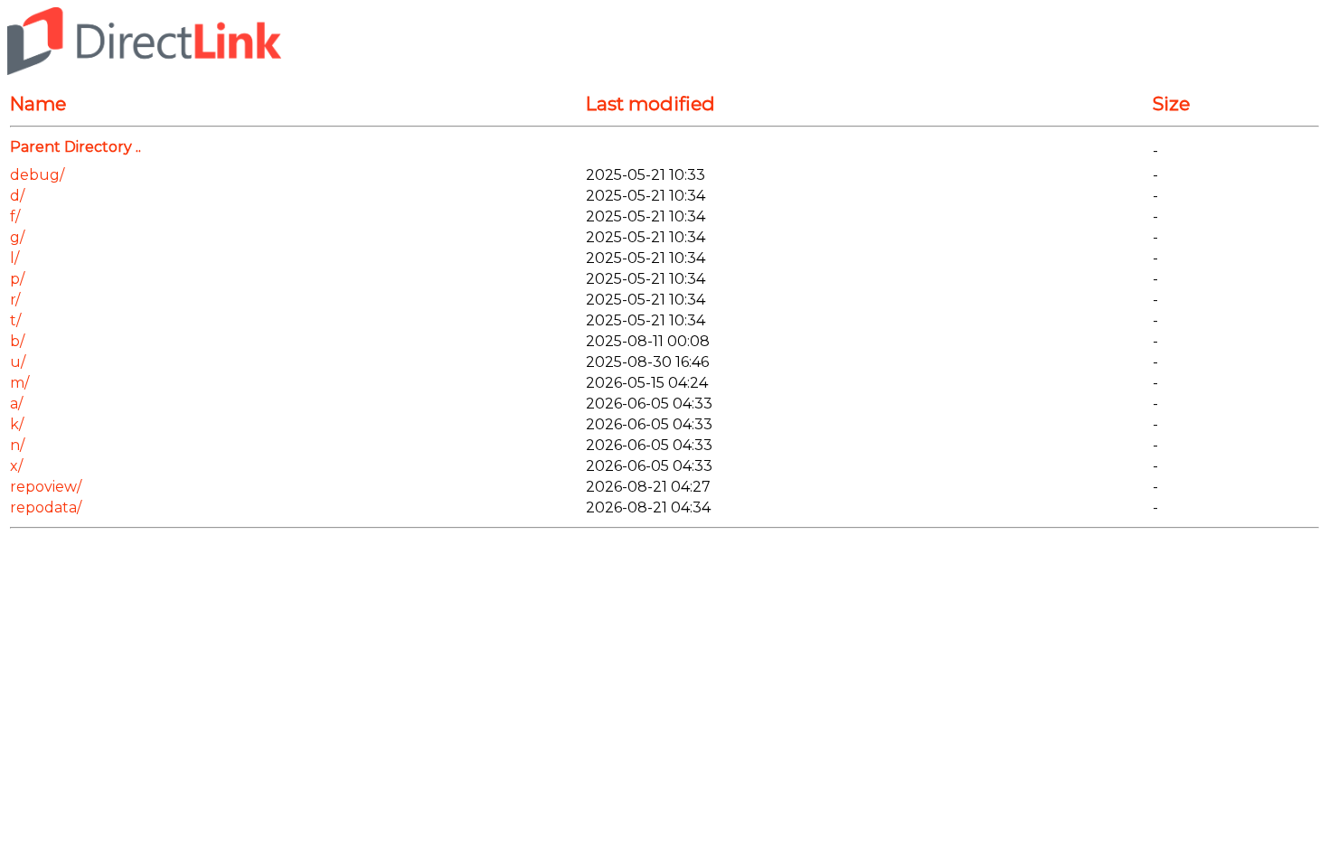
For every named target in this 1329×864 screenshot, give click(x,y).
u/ (17, 362)
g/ (17, 237)
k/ (17, 424)
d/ (17, 195)
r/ (15, 299)
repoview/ (45, 486)
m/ (19, 382)
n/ (17, 445)
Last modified (650, 103)
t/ (15, 320)
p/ (17, 278)
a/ (16, 403)
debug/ (37, 174)
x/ (16, 465)
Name (38, 103)
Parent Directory (71, 146)
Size (1171, 103)
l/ (14, 258)
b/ (17, 341)
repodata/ (45, 507)
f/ (15, 216)
